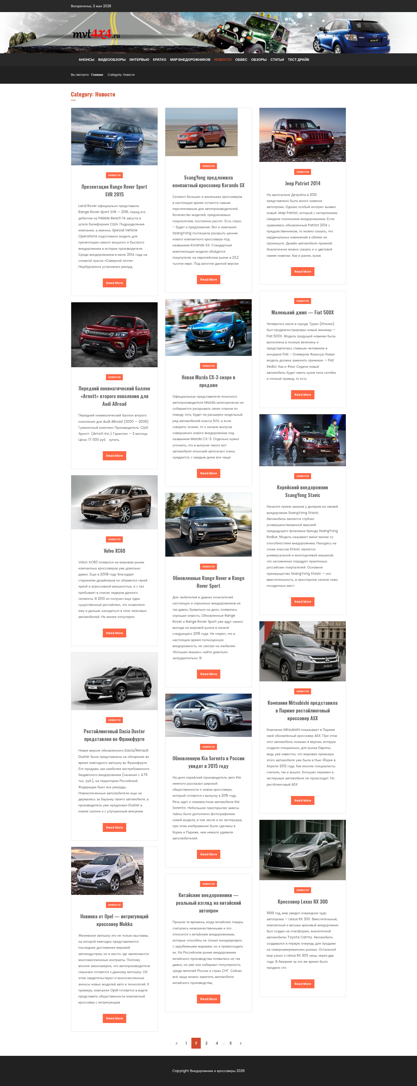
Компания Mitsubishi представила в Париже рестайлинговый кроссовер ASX (303, 710)
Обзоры (259, 59)
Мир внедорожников (190, 59)
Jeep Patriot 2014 (302, 183)
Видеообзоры (112, 59)
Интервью (139, 59)
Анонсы (86, 59)
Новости (222, 59)
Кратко (159, 59)
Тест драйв (298, 59)
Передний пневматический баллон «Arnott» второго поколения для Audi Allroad (114, 396)
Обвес (241, 59)
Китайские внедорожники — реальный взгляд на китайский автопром (208, 902)
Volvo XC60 (114, 550)
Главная (97, 75)
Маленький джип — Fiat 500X (302, 312)
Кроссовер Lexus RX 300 (303, 901)
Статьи (277, 59)
